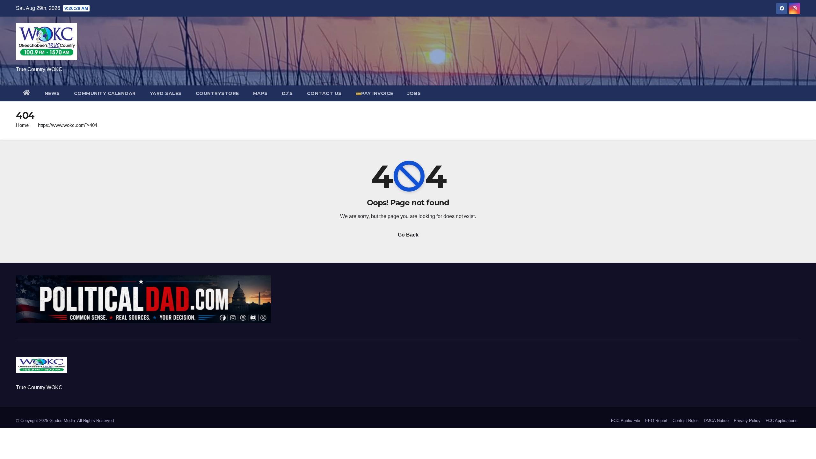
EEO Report (656, 420)
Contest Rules (686, 420)
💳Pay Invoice (374, 93)
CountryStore (217, 93)
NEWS (52, 93)
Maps (260, 93)
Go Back (408, 234)
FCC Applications (782, 420)
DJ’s (287, 93)
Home (22, 125)
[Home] (27, 93)
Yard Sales (166, 93)
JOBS (414, 93)
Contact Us (324, 93)
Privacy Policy (747, 420)
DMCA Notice (716, 420)
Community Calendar (105, 93)
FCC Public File (625, 420)
